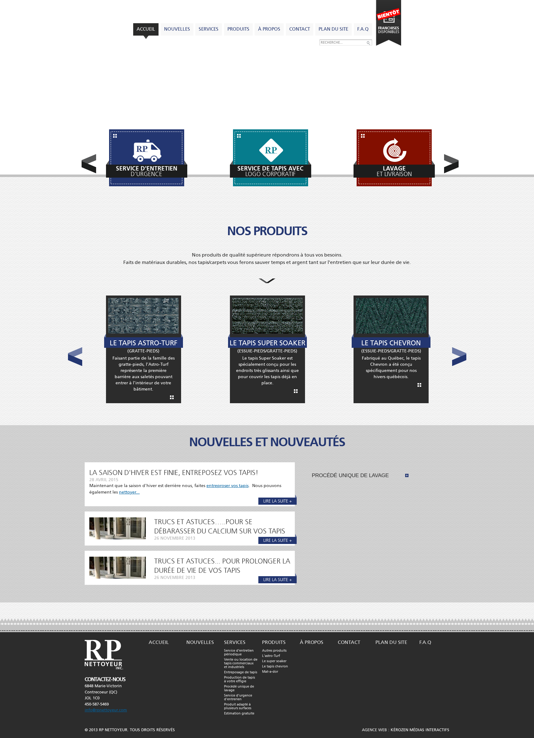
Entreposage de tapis (240, 672)
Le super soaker (274, 661)
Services (208, 29)
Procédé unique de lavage (350, 475)
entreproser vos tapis (227, 485)
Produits (238, 29)
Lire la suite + (277, 501)
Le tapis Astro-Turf (143, 343)
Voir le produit (172, 397)
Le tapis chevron (275, 666)
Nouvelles (177, 29)
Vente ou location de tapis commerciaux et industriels (240, 663)
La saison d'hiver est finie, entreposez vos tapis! (173, 472)
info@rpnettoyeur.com (106, 710)
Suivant (451, 163)
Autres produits (274, 651)
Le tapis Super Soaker (267, 343)
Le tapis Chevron (391, 343)
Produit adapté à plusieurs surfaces (237, 706)
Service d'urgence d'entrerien (238, 697)
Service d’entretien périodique (239, 652)
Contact (299, 29)
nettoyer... (129, 492)
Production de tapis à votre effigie (239, 679)
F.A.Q (363, 29)
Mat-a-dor (270, 672)
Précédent (89, 163)
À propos (269, 29)
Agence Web (374, 729)
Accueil (146, 29)
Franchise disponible (388, 23)
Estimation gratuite (239, 713)
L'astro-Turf (271, 656)
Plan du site (333, 29)
